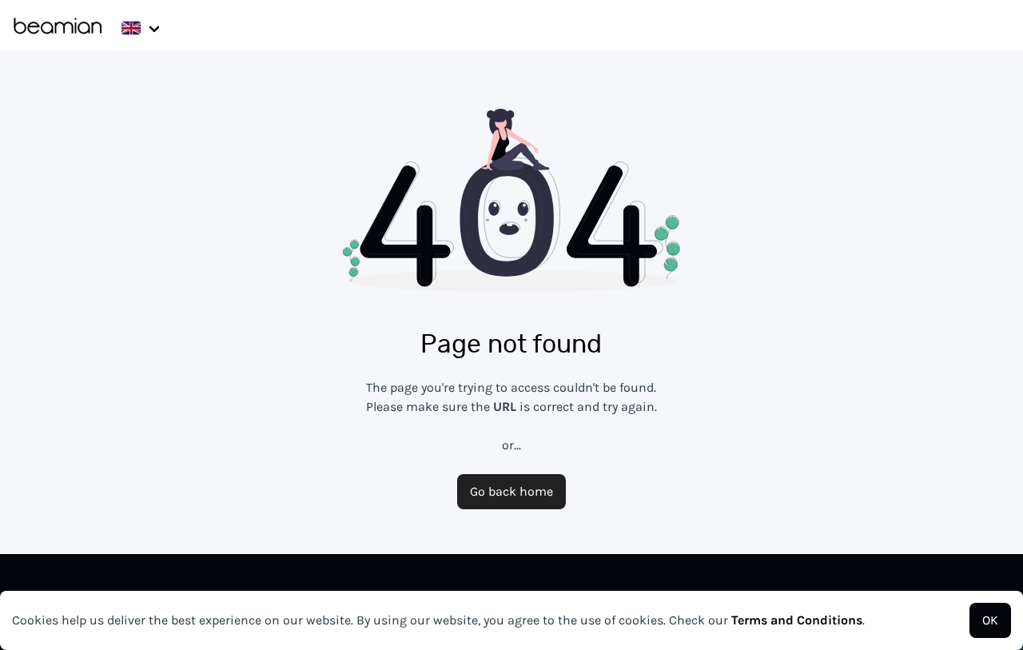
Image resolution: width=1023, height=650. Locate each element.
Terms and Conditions (796, 620)
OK (990, 620)
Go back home (511, 491)
